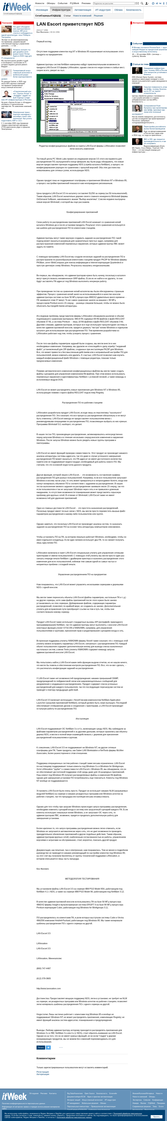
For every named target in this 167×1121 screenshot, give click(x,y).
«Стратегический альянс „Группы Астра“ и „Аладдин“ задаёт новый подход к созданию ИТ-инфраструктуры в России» (16, 95)
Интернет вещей (73, 1100)
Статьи (67, 16)
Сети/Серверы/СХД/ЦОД (13, 14)
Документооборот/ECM (76, 1097)
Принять (156, 1117)
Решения (98, 16)
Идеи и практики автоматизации (99, 1097)
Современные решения (142, 1106)
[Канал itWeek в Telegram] (156, 4)
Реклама (86, 3)
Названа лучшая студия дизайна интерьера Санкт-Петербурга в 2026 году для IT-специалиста (16, 54)
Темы (155, 1106)
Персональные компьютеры (78, 1106)
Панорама (7, 23)
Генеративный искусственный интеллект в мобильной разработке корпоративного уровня (16, 74)
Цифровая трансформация (99, 1110)
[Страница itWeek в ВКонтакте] (160, 4)
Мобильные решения (90, 1103)
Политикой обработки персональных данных (74, 1117)
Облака (118, 10)
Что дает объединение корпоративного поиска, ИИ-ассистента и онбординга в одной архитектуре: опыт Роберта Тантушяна (16, 32)
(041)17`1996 (42, 30)
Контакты (52, 1093)
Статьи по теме (141, 64)
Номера (136, 1103)
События (62, 3)
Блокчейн (113, 1093)
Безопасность (133, 10)
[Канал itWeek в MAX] (153, 4)
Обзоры (51, 3)
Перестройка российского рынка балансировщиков (155, 128)
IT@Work (74, 3)
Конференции (157, 1100)
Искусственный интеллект (92, 1100)
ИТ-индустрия (103, 10)
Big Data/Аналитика (75, 1093)
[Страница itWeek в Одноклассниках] (163, 4)
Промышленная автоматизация (103, 1106)
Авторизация (43, 1074)
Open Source (89, 1093)
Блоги (161, 1106)
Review (143, 1103)
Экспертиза (137, 1100)
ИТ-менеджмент (73, 1103)
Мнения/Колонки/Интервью (143, 1093)
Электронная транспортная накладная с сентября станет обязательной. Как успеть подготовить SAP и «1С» (16, 116)
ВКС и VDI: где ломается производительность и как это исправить (155, 141)
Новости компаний (82, 16)
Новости (39, 3)
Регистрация (43, 1072)
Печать (41, 1047)
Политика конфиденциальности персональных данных (23, 1103)
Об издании (33, 1093)
